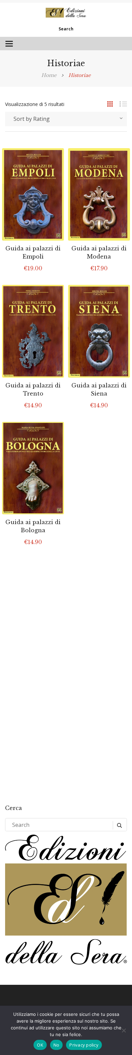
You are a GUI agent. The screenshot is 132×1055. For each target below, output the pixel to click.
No (56, 1045)
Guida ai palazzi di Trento (33, 389)
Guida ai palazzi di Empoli (33, 252)
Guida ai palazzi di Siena (99, 389)
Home (49, 75)
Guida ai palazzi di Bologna (33, 526)
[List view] (120, 103)
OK (40, 1045)
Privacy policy (83, 1045)
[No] (123, 1030)
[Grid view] (106, 103)
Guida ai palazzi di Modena (99, 252)
